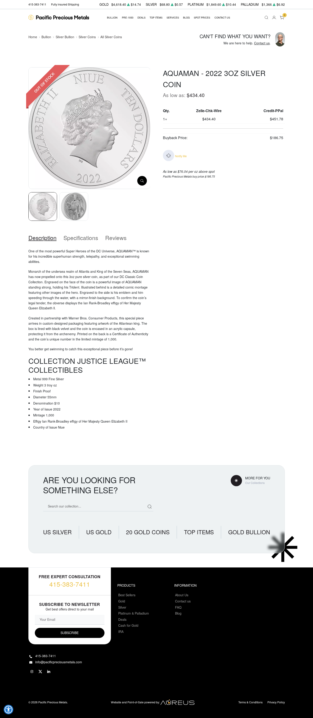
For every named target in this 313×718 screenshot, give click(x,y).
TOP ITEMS (156, 17)
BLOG (186, 17)
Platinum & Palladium (133, 613)
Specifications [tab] (80, 238)
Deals (122, 619)
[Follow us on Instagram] (32, 671)
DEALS (141, 17)
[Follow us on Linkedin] (49, 671)
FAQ (178, 607)
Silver (122, 607)
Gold (121, 601)
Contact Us (222, 17)
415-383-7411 (69, 583)
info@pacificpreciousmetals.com (58, 662)
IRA (121, 631)
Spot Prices (202, 17)
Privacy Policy (276, 702)
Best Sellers (126, 595)
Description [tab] (42, 238)
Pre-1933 (127, 17)
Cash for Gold (128, 625)
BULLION (112, 17)
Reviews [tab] (115, 238)
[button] (8, 709)
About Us (181, 595)
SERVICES (173, 17)
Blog (178, 613)
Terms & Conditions (250, 702)
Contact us (262, 43)
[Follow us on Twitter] (40, 671)
